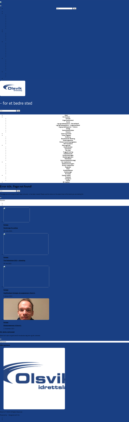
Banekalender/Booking (68, 35)
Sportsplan (68, 45)
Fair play (68, 47)
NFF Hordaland (68, 40)
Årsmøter (68, 70)
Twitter (68, 77)
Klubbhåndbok (68, 43)
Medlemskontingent (68, 60)
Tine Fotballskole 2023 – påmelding (14, 260)
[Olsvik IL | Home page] (3, 2)
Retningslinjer (66, 42)
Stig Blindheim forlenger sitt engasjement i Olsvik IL (19, 293)
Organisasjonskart (68, 16)
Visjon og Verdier (66, 30)
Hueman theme (24, 415)
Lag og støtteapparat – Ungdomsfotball (68, 22)
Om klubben (66, 13)
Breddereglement (68, 53)
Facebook (68, 73)
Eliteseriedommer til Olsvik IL (12, 325)
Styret (68, 18)
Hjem (66, 11)
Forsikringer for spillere (11, 228)
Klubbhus (68, 33)
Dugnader (68, 63)
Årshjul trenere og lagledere (68, 38)
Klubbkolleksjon (68, 67)
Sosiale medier (66, 72)
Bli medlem (66, 78)
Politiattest (68, 55)
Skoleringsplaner (68, 37)
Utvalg (68, 25)
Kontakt (68, 15)
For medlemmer (66, 58)
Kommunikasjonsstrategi (68, 57)
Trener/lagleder (66, 32)
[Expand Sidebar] (0, 197)
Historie (68, 28)
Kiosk (68, 65)
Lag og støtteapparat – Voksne (68, 23)
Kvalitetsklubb (68, 50)
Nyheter (6, 225)
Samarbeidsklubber (68, 27)
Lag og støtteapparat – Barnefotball (68, 20)
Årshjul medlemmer (68, 62)
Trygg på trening (68, 48)
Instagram (68, 75)
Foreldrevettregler (68, 52)
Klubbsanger (68, 68)
